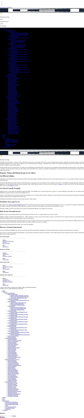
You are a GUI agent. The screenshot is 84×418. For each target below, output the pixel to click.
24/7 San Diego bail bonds (10, 144)
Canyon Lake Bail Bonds (13, 100)
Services (4, 134)
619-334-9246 (6, 259)
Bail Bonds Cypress (12, 124)
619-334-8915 (6, 285)
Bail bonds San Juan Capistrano (14, 128)
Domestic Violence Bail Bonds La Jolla (18, 65)
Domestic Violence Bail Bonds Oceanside (19, 54)
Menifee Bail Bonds (12, 106)
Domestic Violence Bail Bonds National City (19, 37)
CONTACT (5, 147)
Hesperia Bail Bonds (12, 91)
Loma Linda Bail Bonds (13, 92)
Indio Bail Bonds (11, 105)
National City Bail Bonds (13, 36)
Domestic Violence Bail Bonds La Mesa (18, 67)
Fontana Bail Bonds (12, 80)
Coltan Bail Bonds (12, 83)
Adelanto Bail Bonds (12, 76)
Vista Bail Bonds (11, 43)
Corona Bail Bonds (12, 115)
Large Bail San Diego (9, 145)
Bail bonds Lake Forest (13, 127)
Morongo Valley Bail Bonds (14, 85)
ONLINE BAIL (6, 138)
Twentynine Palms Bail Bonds (14, 94)
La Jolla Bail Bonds (12, 63)
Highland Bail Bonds (12, 93)
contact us (61, 184)
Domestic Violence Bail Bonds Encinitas (18, 61)
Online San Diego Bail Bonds (11, 139)
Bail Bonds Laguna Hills (13, 132)
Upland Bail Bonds (12, 86)
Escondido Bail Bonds (12, 50)
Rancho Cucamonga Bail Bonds (14, 78)
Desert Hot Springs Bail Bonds (14, 102)
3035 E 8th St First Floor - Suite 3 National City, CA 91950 (8, 280)
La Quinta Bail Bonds (12, 113)
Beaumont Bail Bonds (12, 99)
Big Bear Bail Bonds (12, 82)
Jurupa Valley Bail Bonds (13, 109)
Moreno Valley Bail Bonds (13, 111)
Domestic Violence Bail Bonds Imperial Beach (20, 72)
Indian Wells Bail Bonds (13, 114)
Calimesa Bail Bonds (12, 117)
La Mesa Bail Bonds (12, 66)
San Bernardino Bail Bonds (11, 75)
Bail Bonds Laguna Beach (13, 126)
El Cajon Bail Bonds (12, 62)
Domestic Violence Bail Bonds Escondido (19, 51)
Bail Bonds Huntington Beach (14, 131)
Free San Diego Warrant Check (11, 141)
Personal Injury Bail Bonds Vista (17, 47)
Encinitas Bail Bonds (12, 60)
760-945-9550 (6, 272)
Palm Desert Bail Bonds (13, 107)
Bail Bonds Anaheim (12, 121)
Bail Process (7, 146)
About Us (5, 29)
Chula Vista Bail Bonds (13, 31)
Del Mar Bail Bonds (12, 48)
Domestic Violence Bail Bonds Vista (18, 44)
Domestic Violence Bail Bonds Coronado (19, 59)
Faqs (4, 137)
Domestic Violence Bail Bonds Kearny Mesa (19, 69)
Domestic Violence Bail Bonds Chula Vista (19, 33)
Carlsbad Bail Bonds (12, 55)
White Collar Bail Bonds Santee (17, 41)
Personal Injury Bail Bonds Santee (17, 42)
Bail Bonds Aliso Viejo (12, 120)
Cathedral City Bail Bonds (13, 101)
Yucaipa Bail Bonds (12, 95)
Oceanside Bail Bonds (12, 53)
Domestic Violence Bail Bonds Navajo (17, 204)
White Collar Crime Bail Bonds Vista (18, 46)
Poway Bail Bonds (12, 74)
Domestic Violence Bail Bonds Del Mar (18, 49)
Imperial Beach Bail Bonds (13, 70)
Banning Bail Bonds (12, 98)
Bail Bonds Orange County (11, 119)
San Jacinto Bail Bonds (13, 108)
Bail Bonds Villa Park (12, 130)
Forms (6, 143)
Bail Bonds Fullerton (12, 125)
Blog (4, 136)
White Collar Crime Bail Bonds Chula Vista (19, 34)
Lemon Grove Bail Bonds (13, 73)
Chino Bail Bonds (11, 88)
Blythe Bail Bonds (12, 112)
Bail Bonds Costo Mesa (13, 123)
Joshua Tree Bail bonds (13, 79)
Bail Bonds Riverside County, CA (12, 96)
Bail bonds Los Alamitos (13, 133)
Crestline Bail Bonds (12, 89)
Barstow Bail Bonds (12, 87)
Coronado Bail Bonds (12, 57)
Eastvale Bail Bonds (12, 104)
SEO (24, 287)
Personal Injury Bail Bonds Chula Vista (18, 35)
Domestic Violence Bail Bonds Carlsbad (18, 56)
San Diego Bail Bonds (10, 30)
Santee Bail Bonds (12, 38)
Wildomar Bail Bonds (12, 118)
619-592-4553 (6, 246)
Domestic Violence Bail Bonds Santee (18, 40)
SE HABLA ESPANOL (6, 7)
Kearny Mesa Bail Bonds (13, 68)
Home (4, 28)
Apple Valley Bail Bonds (13, 81)
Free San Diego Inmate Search (11, 140)
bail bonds (11, 185)
